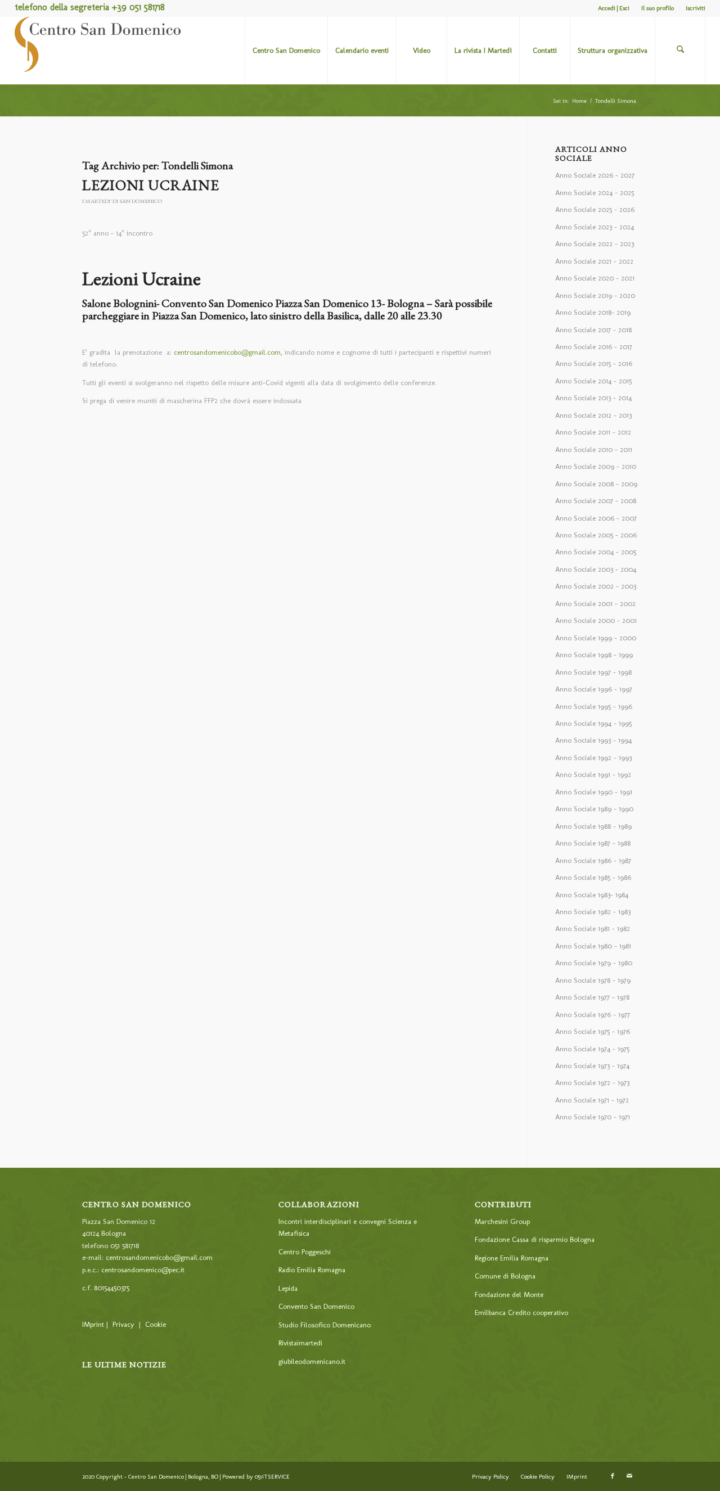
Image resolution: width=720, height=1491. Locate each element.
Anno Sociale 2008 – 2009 (596, 484)
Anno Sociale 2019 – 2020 (595, 295)
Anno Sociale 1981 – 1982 (592, 928)
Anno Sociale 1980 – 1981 (593, 946)
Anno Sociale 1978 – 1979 (593, 980)
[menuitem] (614, 8)
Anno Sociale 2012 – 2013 (593, 415)
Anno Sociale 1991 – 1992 (593, 774)
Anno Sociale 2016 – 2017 (593, 346)
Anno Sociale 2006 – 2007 (596, 518)
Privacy (123, 1324)
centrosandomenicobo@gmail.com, (228, 352)
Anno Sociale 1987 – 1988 (593, 843)
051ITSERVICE (272, 1476)
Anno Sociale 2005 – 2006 (596, 535)
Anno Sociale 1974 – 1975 (592, 1049)
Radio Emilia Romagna (311, 1270)
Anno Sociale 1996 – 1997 (593, 689)
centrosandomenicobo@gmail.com (159, 1257)
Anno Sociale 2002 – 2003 (595, 586)
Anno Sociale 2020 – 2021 (594, 278)
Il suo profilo (657, 8)
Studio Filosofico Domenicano (324, 1325)
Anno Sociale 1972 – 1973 (592, 1082)
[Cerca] (680, 50)
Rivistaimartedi (300, 1343)
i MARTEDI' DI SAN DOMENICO (122, 201)
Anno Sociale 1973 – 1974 (592, 1065)
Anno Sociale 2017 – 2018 (593, 330)
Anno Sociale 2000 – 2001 (596, 620)
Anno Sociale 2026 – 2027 (594, 175)
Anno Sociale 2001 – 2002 (595, 603)
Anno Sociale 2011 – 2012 (593, 432)
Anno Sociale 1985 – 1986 (593, 877)
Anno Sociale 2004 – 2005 (595, 552)
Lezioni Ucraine (150, 185)
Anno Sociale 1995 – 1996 (593, 706)
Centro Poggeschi (304, 1252)
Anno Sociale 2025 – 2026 (594, 209)
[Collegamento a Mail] (629, 1476)
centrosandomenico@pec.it (142, 1270)
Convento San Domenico (316, 1306)
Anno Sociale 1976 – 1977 (592, 1014)
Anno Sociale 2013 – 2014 (593, 398)
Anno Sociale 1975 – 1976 (592, 1031)
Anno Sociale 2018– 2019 (593, 312)
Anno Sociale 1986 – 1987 (593, 860)
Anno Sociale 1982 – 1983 (593, 911)
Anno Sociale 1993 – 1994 (593, 740)
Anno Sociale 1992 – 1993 (593, 757)
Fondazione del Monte (509, 1294)
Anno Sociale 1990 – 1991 (593, 792)
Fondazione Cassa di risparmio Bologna (535, 1239)
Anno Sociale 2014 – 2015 (593, 381)
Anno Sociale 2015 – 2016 (593, 363)
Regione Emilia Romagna (511, 1258)
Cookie (155, 1324)
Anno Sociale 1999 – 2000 (595, 638)
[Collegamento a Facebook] (612, 1476)
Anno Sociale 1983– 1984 (591, 895)
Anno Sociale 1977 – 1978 (592, 997)
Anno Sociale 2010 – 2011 (593, 449)
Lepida (288, 1288)
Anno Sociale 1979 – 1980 (593, 963)
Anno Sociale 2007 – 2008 (595, 500)
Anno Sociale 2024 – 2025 (594, 192)
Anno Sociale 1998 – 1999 (594, 654)
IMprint (93, 1324)
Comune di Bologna (505, 1276)
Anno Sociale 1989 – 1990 (594, 809)
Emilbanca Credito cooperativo (521, 1312)
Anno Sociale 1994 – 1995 (593, 723)
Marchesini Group (502, 1221)
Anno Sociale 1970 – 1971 (592, 1117)
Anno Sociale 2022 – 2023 (594, 244)
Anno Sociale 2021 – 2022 (594, 261)
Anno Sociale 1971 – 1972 (592, 1100)
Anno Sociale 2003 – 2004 (595, 569)
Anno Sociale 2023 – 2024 (594, 227)
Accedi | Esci (613, 8)
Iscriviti (695, 8)
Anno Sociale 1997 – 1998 (593, 672)
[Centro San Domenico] (99, 50)
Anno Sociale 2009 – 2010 (595, 466)
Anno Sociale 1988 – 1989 (593, 826)
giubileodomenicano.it (311, 1361)
